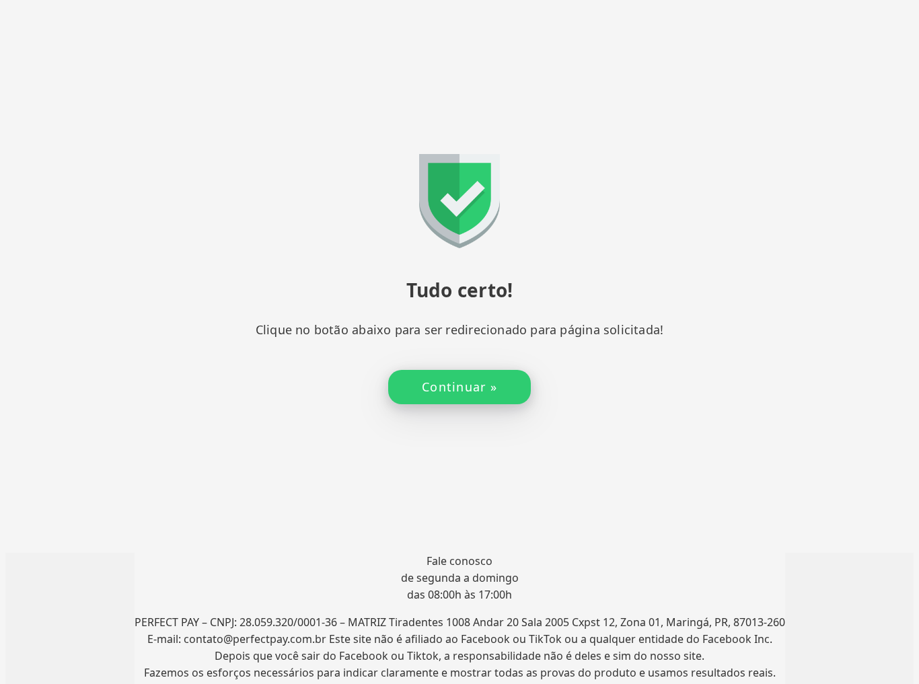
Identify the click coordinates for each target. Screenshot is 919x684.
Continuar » (459, 387)
